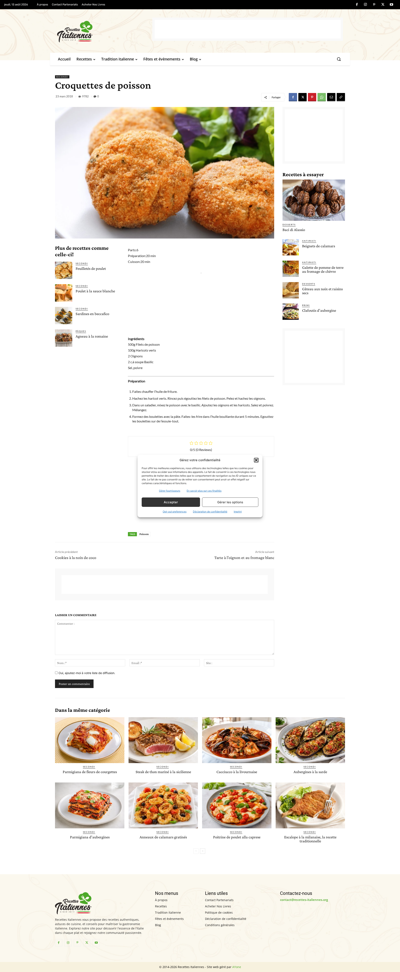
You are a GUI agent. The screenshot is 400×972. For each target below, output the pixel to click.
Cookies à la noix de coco (75, 557)
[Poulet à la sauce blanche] (63, 292)
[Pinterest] (374, 4)
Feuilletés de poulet (91, 268)
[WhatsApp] (322, 97)
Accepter (171, 502)
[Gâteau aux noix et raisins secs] (290, 290)
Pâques (81, 331)
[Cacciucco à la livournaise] (236, 740)
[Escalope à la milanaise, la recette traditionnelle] (310, 805)
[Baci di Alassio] (313, 200)
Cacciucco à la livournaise (236, 772)
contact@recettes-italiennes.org (304, 900)
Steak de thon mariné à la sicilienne (163, 772)
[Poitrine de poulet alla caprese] (236, 805)
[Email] (331, 97)
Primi (306, 305)
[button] (256, 460)
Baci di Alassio (293, 229)
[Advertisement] (248, 29)
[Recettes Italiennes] (104, 31)
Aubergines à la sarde (310, 772)
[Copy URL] (341, 97)
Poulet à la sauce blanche (95, 291)
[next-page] (202, 851)
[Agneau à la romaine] (63, 338)
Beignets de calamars (318, 246)
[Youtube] (391, 4)
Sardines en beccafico (92, 313)
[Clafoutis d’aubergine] (290, 312)
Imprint (238, 511)
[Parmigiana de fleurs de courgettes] (89, 740)
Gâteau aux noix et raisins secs (322, 291)
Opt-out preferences (174, 511)
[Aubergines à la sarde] (310, 740)
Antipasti (309, 241)
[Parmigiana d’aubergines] (89, 805)
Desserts (289, 224)
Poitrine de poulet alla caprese (236, 837)
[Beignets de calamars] (290, 247)
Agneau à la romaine (92, 336)
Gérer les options (230, 502)
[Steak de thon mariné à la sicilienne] (163, 740)
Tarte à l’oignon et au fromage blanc (244, 557)
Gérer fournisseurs (169, 490)
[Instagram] (365, 4)
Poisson (144, 534)
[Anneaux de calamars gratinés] (163, 805)
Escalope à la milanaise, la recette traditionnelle (310, 839)
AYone (236, 967)
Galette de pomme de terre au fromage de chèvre (323, 269)
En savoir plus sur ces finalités (204, 490)
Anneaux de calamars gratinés (163, 837)
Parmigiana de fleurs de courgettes (90, 772)
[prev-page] (196, 851)
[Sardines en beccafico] (63, 315)
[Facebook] (356, 4)
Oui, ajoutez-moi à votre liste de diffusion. (86, 673)
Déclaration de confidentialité (210, 511)
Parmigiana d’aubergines (90, 837)
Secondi (62, 76)
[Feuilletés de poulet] (63, 270)
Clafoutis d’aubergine (319, 310)
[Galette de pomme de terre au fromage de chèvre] (290, 269)
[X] (383, 4)
